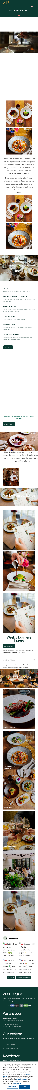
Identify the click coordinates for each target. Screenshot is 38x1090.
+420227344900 (10, 1044)
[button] (8, 347)
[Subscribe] (34, 660)
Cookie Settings (12, 1086)
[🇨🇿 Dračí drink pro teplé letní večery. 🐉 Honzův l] (11, 966)
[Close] (35, 1064)
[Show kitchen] (19, 789)
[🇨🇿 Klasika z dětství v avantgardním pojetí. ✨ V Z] (27, 950)
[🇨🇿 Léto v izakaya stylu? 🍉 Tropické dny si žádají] (27, 966)
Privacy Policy (17, 1083)
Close (24, 1086)
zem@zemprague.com (11, 1048)
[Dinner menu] (19, 709)
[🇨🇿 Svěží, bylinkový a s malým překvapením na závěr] (11, 950)
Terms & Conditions (21, 1079)
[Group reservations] (19, 751)
